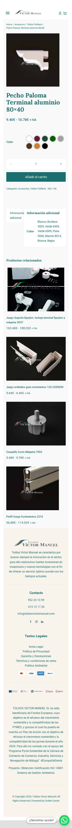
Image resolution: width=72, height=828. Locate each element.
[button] (29, 138)
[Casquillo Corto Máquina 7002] (36, 423)
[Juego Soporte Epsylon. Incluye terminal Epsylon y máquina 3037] (36, 289)
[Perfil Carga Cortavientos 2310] (36, 488)
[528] (36, 60)
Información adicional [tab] (16, 215)
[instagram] (36, 622)
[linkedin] (42, 622)
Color (9, 142)
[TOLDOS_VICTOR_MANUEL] (28, 11)
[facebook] (31, 622)
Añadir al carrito (36, 177)
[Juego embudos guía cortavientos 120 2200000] (36, 359)
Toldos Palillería (38, 188)
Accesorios (23, 188)
